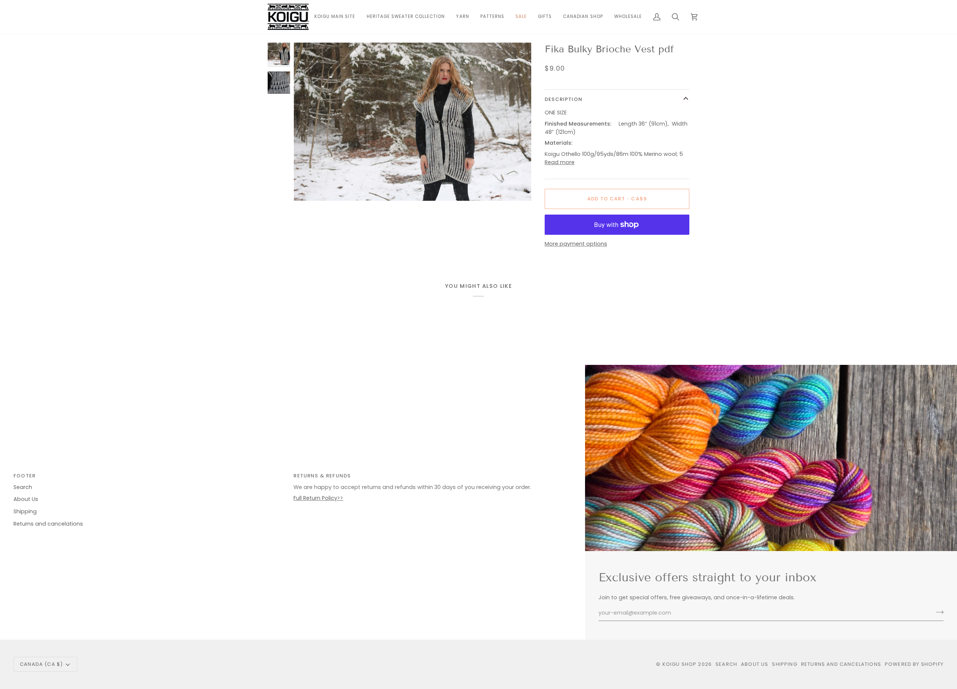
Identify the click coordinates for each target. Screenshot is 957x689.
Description (563, 99)
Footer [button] (24, 475)
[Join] (937, 612)
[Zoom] (412, 122)
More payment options (576, 243)
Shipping (25, 511)
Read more (560, 162)
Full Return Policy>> (318, 498)
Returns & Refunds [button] (322, 475)
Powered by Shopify (914, 664)
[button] (462, 17)
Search (22, 487)
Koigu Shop (679, 664)
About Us (25, 499)
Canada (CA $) (41, 664)
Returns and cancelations (48, 523)
